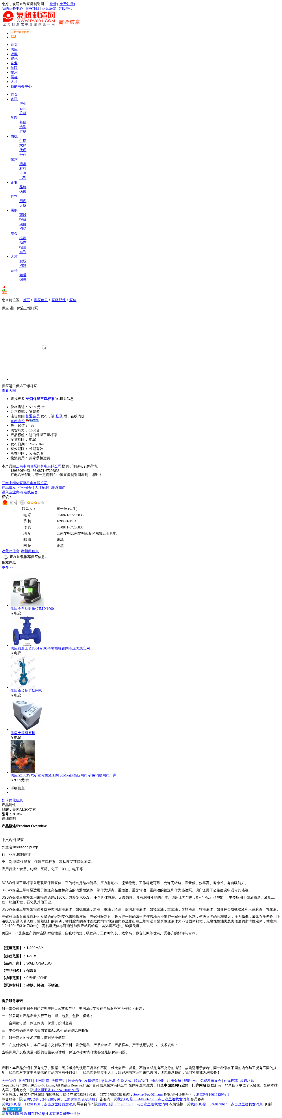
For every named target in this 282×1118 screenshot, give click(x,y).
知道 (22, 275)
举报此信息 (30, 551)
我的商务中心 (12, 8)
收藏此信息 (10, 551)
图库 (22, 201)
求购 (14, 54)
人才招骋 (42, 487)
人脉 (22, 205)
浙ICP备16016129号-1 (212, 1094)
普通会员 (33, 416)
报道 (22, 247)
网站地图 (157, 1081)
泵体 (72, 300)
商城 (22, 215)
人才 (14, 82)
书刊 (22, 178)
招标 (22, 229)
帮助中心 (191, 1081)
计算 (22, 173)
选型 (22, 127)
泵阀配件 (59, 300)
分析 (22, 113)
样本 (14, 196)
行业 (22, 104)
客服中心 (65, 8)
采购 (14, 210)
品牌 (22, 187)
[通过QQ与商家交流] (32, 421)
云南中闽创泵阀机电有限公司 (39, 466)
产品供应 (9, 487)
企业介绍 (25, 487)
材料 (22, 168)
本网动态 (42, 1081)
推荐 (22, 238)
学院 (14, 68)
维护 (22, 131)
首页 (14, 45)
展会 (14, 77)
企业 (14, 63)
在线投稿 (231, 1081)
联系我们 (58, 487)
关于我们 (9, 1081)
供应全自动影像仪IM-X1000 (32, 608)
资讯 (14, 58)
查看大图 (9, 390)
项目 (22, 224)
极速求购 (247, 1081)
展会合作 (75, 1081)
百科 (14, 270)
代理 (22, 150)
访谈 (22, 192)
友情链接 (91, 1081)
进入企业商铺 (12, 492)
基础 (22, 122)
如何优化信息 (12, 800)
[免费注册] (67, 4)
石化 (22, 108)
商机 (14, 136)
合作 (22, 155)
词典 (22, 280)
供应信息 (41, 300)
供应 (14, 49)
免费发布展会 (210, 1081)
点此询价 (18, 421)
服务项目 (32, 8)
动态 (22, 243)
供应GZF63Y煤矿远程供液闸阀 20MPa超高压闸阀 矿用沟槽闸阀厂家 (64, 775)
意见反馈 (49, 8)
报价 (22, 219)
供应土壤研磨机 (23, 733)
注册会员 (174, 1081)
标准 (22, 164)
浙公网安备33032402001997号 (56, 1090)
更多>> (7, 567)
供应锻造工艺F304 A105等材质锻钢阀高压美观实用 (50, 648)
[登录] (53, 4)
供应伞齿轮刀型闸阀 (26, 690)
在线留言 (31, 492)
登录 (59, 416)
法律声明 (58, 1081)
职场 (22, 261)
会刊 (22, 252)
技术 (14, 72)
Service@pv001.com (148, 1094)
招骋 (22, 266)
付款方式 (124, 1081)
